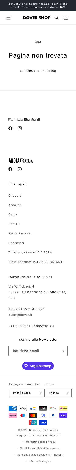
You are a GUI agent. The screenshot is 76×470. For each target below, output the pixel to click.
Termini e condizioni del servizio (40, 448)
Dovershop (36, 430)
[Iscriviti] (62, 351)
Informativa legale (40, 461)
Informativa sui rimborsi (45, 435)
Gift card (15, 195)
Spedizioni (16, 243)
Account (14, 205)
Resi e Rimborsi (19, 233)
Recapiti (59, 454)
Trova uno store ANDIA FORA (30, 252)
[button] (8, 17)
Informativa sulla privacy (40, 441)
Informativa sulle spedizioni (33, 454)
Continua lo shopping (38, 71)
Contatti (14, 224)
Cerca (12, 214)
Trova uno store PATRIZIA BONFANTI (36, 262)
